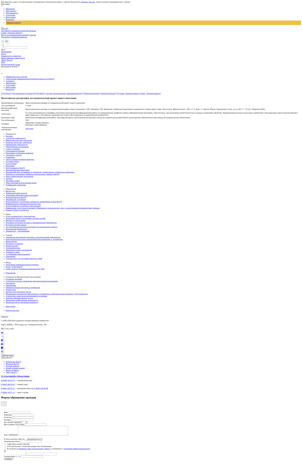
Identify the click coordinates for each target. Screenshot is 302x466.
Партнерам (10, 166)
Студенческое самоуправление (18, 254)
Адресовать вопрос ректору (17, 444)
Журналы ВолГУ (12, 364)
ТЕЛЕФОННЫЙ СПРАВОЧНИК (15, 376)
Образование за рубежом (16, 200)
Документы (10, 283)
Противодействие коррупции (17, 170)
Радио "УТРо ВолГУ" (14, 267)
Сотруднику (10, 15)
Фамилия (7, 415)
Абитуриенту (11, 11)
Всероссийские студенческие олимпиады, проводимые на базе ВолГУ (34, 202)
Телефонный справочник (16, 185)
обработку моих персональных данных (34, 449)
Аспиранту (10, 81)
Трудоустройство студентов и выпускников (23, 206)
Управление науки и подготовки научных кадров (25, 218)
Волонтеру (10, 19)
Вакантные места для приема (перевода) (22, 302)
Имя (5, 412)
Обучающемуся (12, 13)
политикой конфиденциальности (76, 449)
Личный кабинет (12, 366)
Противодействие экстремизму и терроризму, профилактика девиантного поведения (40, 172)
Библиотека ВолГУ (13, 362)
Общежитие (10, 256)
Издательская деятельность (16, 229)
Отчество (7, 417)
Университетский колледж (16, 193)
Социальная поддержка (15, 151)
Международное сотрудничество (19, 140)
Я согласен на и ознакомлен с (48, 449)
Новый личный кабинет (15, 368)
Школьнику (10, 9)
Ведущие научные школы (16, 225)
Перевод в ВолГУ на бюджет (17, 210)
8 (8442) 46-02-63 (8, 384)
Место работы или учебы (14, 425)
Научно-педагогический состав (18, 292)
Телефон (7, 420)
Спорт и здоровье (13, 149)
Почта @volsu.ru (12, 370)
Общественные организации (17, 147)
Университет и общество (11, 56)
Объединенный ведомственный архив (21, 183)
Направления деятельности (17, 145)
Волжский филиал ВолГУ (16, 197)
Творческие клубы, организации (19, 250)
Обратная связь (7, 355)
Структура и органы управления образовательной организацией (32, 281)
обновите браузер (88, 2)
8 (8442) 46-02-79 (8, 380)
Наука (3, 54)
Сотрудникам (11, 164)
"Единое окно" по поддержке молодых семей (24, 259)
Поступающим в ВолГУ (15, 168)
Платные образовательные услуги (19, 298)
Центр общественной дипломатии (19, 176)
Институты (10, 191)
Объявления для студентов (16, 77)
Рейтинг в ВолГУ (14, 23)
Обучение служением (14, 244)
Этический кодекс (13, 248)
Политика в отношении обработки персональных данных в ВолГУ (33, 174)
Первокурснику (12, 246)
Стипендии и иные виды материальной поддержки (26, 296)
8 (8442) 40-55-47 (8, 388)
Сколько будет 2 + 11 (12, 456)
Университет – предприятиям (17, 231)
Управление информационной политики (22, 265)
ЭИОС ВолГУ (6, 60)
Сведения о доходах (14, 155)
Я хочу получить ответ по (14, 439)
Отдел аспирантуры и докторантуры (20, 216)
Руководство (11, 290)
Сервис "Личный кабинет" (12, 33)
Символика (10, 157)
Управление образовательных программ (22, 195)
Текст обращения (11, 435)
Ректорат (9, 136)
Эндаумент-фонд (12, 162)
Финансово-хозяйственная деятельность (22, 300)
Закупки (9, 179)
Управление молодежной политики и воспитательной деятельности (33, 237)
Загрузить (29, 129)
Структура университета (16, 138)
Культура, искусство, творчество (19, 142)
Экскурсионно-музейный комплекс (20, 159)
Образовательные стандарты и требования (23, 288)
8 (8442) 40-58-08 (41, 388)
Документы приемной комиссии (14, 37)
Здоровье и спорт (13, 252)
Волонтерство (11, 242)
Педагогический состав (10, 64)
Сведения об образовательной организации (18, 31)
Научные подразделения (15, 221)
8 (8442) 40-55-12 (8, 392)
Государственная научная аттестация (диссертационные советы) (31, 227)
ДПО (3, 62)
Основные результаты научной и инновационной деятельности (31, 223)
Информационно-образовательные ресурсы (23, 204)
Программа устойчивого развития (19, 153)
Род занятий (9, 422)
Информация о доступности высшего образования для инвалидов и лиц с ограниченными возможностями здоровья (52, 208)
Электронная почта (11, 441)
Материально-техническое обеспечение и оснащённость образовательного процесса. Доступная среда (47, 294)
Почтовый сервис (13, 181)
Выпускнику (11, 17)
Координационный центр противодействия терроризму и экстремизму (34, 239)
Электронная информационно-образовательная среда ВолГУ (30, 79)
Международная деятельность (13, 58)
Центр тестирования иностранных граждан (18, 35)
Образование (6, 52)
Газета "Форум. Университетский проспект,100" (25, 269)
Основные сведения (14, 279)
